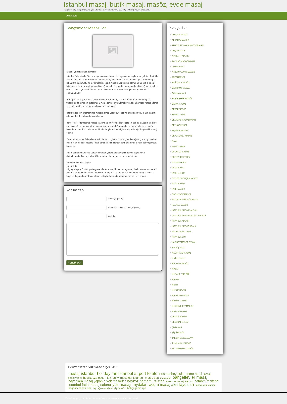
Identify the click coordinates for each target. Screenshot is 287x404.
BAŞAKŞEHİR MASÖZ (182, 98)
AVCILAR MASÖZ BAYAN (183, 61)
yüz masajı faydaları (130, 384)
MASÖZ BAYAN (179, 290)
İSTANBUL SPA (179, 237)
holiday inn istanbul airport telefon (128, 373)
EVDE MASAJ (178, 168)
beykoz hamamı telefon (145, 381)
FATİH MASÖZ (178, 189)
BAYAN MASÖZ (179, 104)
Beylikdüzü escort (180, 130)
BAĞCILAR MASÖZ (181, 82)
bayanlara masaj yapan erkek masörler (97, 381)
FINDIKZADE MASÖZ (181, 194)
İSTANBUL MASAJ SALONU (184, 210)
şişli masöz (120, 388)
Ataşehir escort (178, 51)
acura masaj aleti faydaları (171, 384)
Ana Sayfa (71, 15)
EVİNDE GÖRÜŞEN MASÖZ (184, 178)
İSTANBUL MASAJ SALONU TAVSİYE (189, 215)
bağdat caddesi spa (80, 388)
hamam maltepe (206, 381)
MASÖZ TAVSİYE (179, 301)
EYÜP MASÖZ (178, 184)
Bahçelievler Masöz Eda (86, 27)
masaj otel (165, 378)
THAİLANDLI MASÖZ (181, 343)
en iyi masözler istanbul (128, 377)
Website (111, 216)
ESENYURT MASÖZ (181, 157)
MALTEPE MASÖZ (180, 263)
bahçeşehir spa (136, 388)
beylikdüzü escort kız (97, 377)
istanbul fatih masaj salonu (89, 385)
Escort (175, 141)
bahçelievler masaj (190, 377)
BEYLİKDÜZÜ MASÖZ (182, 136)
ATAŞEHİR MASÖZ (180, 56)
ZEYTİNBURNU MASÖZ (183, 348)
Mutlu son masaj (179, 311)
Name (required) (115, 199)
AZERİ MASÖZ (178, 77)
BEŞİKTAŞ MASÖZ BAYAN (184, 120)
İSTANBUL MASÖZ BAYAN (184, 226)
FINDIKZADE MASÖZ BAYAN (185, 200)
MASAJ (175, 269)
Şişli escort (177, 327)
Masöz (175, 285)
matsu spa (152, 377)
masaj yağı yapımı (205, 385)
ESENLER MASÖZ (180, 152)
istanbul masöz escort (181, 231)
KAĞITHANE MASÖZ (181, 253)
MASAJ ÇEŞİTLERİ (180, 274)
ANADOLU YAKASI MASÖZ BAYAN (188, 45)
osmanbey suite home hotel (181, 374)
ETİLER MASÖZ (179, 162)
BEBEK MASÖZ (179, 109)
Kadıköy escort (178, 247)
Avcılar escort (178, 67)
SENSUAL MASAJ (180, 322)
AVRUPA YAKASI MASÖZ (183, 72)
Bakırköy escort (179, 93)
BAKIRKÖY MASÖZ (181, 88)
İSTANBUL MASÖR (180, 221)
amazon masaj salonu (179, 381)
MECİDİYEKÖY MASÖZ (182, 306)
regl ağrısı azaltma (103, 388)
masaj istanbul (82, 373)
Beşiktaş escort (179, 114)
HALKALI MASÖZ (180, 205)
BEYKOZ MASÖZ (179, 125)
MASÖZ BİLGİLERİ (180, 295)
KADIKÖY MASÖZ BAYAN (183, 242)
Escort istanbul (178, 146)
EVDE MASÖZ (178, 173)
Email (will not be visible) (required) (124, 207)
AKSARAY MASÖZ (180, 40)
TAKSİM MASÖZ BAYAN (182, 338)
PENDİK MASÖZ (179, 317)
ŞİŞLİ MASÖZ (178, 333)
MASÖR (175, 279)
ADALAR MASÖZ (180, 35)
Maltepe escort (178, 258)
